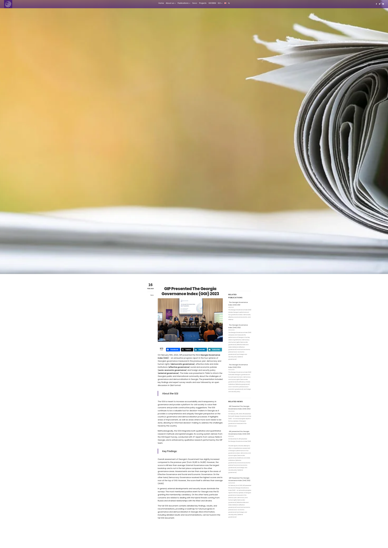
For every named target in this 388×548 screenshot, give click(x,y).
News (152, 295)
